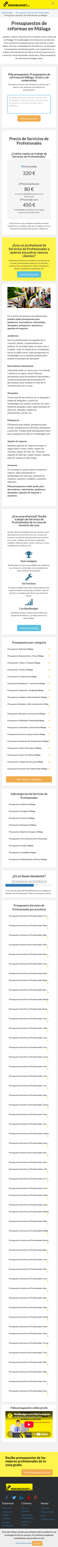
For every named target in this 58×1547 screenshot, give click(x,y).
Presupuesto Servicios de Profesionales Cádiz (28, 1028)
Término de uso (48, 1519)
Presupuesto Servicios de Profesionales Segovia (29, 1307)
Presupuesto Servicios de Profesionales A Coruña (29, 916)
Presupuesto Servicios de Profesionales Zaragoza (29, 1391)
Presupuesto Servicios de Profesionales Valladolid (29, 1372)
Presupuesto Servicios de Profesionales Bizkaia (28, 999)
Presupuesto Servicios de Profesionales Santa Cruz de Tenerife (29, 1298)
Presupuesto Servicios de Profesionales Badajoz (29, 980)
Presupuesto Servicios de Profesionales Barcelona (29, 990)
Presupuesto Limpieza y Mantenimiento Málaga (27, 697)
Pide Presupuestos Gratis (37, 1472)
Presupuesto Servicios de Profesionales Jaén (28, 1162)
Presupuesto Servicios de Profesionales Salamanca (29, 1288)
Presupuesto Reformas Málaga (20, 649)
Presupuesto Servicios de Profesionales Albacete (29, 935)
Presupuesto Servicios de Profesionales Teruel (28, 1343)
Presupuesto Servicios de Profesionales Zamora (29, 1381)
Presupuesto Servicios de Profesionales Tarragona (29, 1333)
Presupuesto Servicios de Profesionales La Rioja (29, 1169)
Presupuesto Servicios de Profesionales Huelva (29, 1133)
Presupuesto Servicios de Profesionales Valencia (29, 1362)
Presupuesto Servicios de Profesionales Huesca (29, 1143)
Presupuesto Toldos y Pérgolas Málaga (23, 663)
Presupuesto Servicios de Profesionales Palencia (29, 1269)
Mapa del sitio (47, 1511)
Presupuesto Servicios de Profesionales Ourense (29, 1259)
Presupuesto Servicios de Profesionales (32, 12)
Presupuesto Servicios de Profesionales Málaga (27, 768)
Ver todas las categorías (29, 779)
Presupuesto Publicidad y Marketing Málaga (25, 720)
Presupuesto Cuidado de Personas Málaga (25, 762)
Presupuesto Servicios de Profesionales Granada (29, 1114)
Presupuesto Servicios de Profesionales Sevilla (28, 1317)
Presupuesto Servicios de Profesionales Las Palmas (29, 1178)
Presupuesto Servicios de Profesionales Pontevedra (29, 1278)
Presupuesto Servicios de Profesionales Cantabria (29, 1038)
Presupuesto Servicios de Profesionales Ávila (28, 973)
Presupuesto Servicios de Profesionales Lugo (28, 1205)
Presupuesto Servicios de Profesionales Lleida (28, 1195)
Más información (24, 1543)
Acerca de (6, 1508)
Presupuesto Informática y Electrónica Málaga (26, 727)
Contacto (45, 1508)
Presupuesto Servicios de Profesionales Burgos (29, 1009)
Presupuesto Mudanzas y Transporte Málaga (26, 683)
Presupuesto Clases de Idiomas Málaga (23, 755)
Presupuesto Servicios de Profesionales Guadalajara (29, 1124)
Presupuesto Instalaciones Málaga (22, 676)
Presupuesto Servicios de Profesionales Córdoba (29, 1076)
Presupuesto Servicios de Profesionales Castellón (29, 1047)
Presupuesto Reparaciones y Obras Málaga (25, 656)
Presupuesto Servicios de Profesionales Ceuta (28, 1057)
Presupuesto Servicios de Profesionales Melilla (28, 1231)
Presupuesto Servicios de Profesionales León (28, 1188)
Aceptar (37, 1543)
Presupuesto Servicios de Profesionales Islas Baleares (29, 1152)
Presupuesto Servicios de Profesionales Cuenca (29, 1085)
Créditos (6, 1518)
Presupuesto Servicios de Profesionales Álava (28, 925)
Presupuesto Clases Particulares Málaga (24, 748)
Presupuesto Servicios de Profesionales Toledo (29, 1352)
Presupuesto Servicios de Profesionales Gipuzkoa (29, 1095)
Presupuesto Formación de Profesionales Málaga (27, 741)
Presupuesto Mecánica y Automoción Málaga (26, 713)
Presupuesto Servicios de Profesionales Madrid (29, 1211)
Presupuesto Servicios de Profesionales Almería (29, 954)
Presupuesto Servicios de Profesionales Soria (28, 1326)
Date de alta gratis (29, 274)
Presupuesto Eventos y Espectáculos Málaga (26, 734)
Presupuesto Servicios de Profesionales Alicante (29, 944)
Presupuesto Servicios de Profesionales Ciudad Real (29, 1066)
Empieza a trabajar (29, 628)
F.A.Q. (43, 1515)
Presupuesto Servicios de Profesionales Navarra (29, 1250)
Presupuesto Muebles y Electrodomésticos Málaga (28, 704)
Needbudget (7, 12)
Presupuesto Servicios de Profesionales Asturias (29, 964)
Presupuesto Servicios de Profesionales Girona (28, 1105)
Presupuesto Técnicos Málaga (20, 669)
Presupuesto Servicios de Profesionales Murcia (28, 1240)
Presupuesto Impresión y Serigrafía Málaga (25, 690)
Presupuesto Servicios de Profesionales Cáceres (29, 1018)
